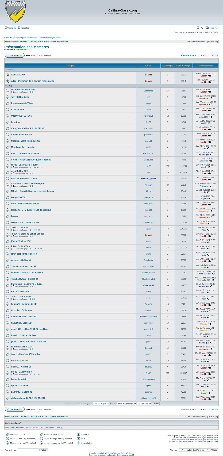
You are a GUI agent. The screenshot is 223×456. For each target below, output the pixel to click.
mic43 (148, 166)
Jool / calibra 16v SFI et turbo (25, 354)
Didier (203, 267)
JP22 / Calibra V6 (19, 227)
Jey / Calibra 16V (19, 171)
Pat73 (148, 291)
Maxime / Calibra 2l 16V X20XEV (27, 272)
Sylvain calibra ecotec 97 (23, 266)
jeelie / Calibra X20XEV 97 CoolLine (28, 341)
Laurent (148, 348)
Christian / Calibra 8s (21, 310)
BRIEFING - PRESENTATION (31, 42)
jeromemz (148, 135)
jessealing (203, 211)
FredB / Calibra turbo (21, 372)
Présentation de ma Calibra (24, 178)
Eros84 (148, 335)
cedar (203, 387)
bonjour (15, 216)
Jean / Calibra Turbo (21, 296)
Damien (203, 224)
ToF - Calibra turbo (20, 97)
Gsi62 (148, 122)
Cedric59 (148, 141)
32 (41, 167)
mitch (148, 360)
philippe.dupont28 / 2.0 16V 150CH (28, 398)
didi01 (148, 110)
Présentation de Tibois (22, 103)
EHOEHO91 (148, 153)
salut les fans (17, 109)
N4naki (148, 191)
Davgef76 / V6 (18, 197)
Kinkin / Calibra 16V (20, 241)
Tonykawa (148, 260)
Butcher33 (148, 91)
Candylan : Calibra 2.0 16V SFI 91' (27, 128)
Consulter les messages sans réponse (20, 38)
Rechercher (213, 28)
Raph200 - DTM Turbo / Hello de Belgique (31, 210)
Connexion (11, 28)
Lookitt (148, 75)
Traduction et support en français (102, 455)
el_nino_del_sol (204, 274)
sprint (148, 386)
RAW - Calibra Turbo (21, 246)
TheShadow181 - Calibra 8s (24, 279)
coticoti (148, 310)
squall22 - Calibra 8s (21, 367)
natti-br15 (148, 216)
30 (35, 167)
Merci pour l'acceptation (23, 147)
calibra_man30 (148, 273)
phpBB (103, 453)
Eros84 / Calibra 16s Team (24, 335)
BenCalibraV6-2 (148, 379)
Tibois (148, 103)
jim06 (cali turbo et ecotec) (24, 254)
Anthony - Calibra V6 (21, 260)
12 (210, 55)
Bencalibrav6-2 (18, 379)
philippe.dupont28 (148, 398)
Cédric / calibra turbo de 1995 (25, 141)
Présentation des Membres (56, 42)
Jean (148, 298)
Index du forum (11, 42)
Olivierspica (148, 222)
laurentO (148, 392)
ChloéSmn (148, 160)
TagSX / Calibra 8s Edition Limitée (27, 234)
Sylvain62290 (148, 266)
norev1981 (148, 116)
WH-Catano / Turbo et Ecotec (25, 203)
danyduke (148, 323)
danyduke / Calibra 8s (22, 323)
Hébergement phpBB (125, 455)
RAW (148, 248)
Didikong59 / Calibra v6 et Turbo (27, 284)
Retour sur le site (19, 360)
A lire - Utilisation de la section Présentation (32, 81)
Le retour (15, 122)
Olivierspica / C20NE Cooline (25, 222)
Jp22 (148, 229)
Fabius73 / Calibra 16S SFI (24, 304)
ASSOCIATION (18, 75)
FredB (203, 311)
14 (41, 249)
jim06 (148, 254)
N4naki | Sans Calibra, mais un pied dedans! (33, 191)
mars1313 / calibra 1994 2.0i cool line (29, 329)
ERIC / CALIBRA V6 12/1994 (25, 153)
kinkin (148, 241)
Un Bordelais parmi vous (23, 89)
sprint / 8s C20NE (19, 385)
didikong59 (204, 155)
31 (38, 167)
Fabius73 (148, 304)
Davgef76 (148, 197)
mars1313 (148, 329)
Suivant (215, 55)
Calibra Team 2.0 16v (21, 134)
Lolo (204, 148)
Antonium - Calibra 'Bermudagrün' (28, 183)
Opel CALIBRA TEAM (21, 116)
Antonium (148, 185)
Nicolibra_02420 (148, 179)
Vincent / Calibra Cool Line (24, 316)
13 (38, 249)
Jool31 (148, 354)
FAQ (201, 28)
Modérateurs (22, 49)
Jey (148, 172)
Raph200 (148, 210)
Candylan (148, 128)
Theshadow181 (148, 279)
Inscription (24, 28)
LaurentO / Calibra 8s (21, 392)
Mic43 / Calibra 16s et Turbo (25, 165)
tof (148, 97)
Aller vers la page (189, 55)
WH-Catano (148, 204)
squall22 (148, 367)
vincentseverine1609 (148, 317)
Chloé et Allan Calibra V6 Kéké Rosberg (31, 160)
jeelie (148, 342)
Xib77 (148, 147)
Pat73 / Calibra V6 (20, 291)
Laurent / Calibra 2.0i (21, 347)
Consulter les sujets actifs (49, 38)
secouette (203, 98)
